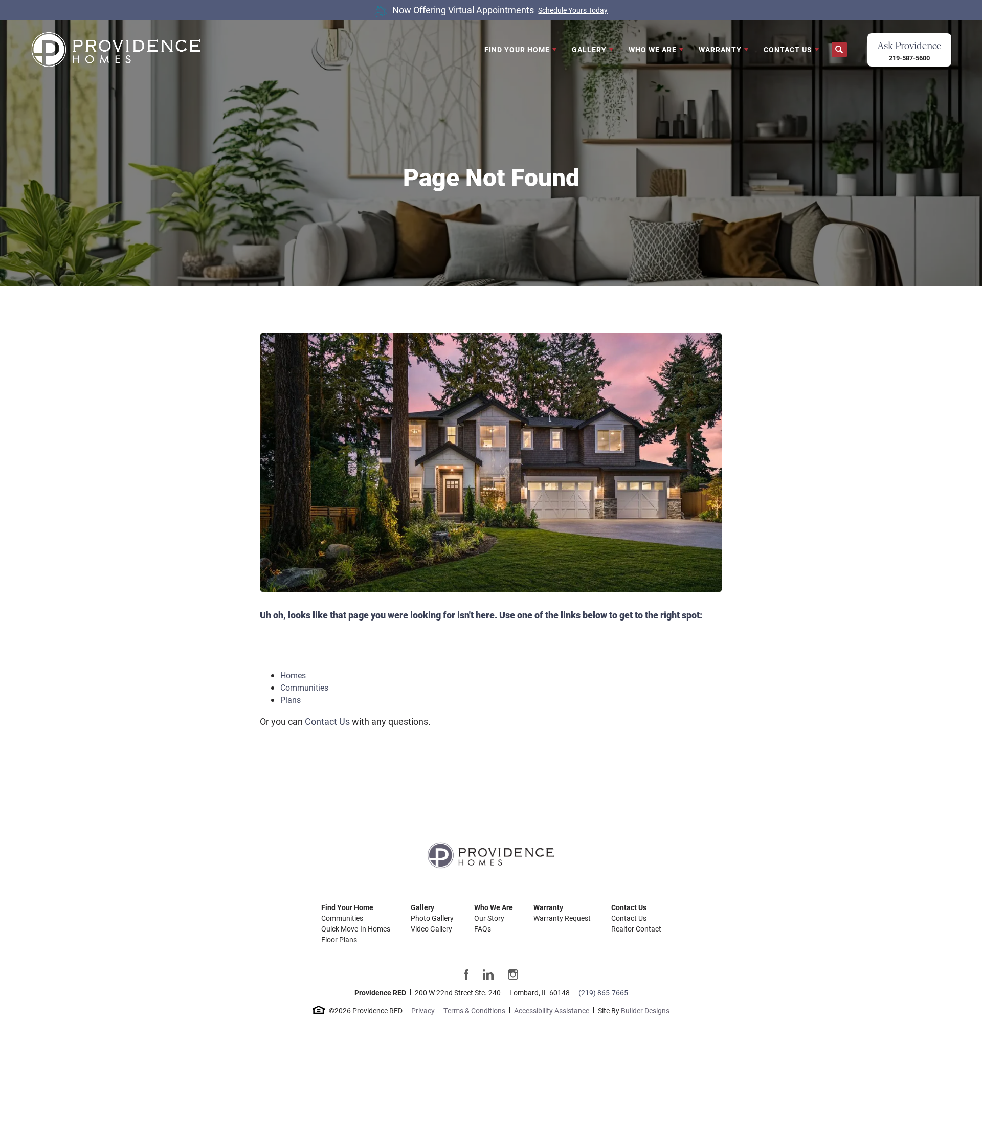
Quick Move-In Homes (355, 929)
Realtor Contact (636, 929)
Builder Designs (645, 1010)
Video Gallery (431, 929)
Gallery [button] (589, 49)
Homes (293, 675)
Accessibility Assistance (551, 1010)
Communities (304, 687)
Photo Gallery (432, 918)
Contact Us (327, 721)
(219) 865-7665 (603, 993)
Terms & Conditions (474, 1010)
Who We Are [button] (653, 49)
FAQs (482, 929)
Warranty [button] (720, 49)
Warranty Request (562, 918)
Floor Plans (339, 939)
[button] (839, 50)
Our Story (489, 918)
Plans (290, 699)
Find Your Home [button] (517, 49)
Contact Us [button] (788, 49)
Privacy (423, 1010)
